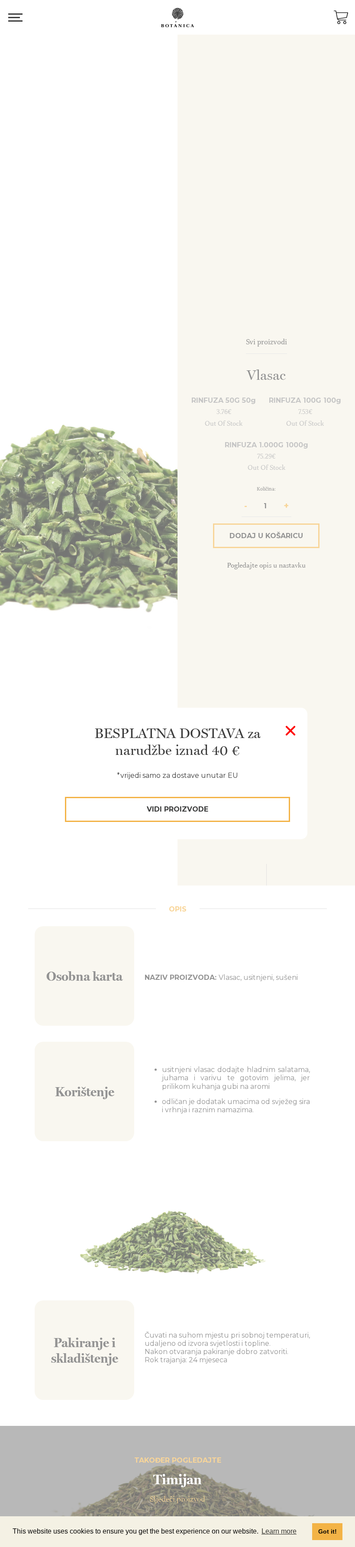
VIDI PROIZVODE (177, 809)
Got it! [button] (327, 1531)
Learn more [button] (279, 1531)
